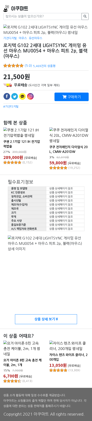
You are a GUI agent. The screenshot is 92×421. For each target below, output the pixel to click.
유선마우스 (35, 38)
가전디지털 (10, 38)
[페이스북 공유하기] (6, 96)
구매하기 (74, 97)
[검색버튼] (85, 16)
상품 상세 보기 (45, 319)
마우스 (23, 38)
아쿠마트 (19, 8)
